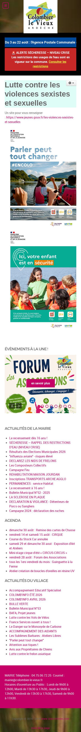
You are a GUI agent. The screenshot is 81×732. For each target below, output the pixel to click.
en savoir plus (40, 383)
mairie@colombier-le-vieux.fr (24, 680)
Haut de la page (40, 728)
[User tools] (71, 83)
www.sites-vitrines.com (55, 718)
